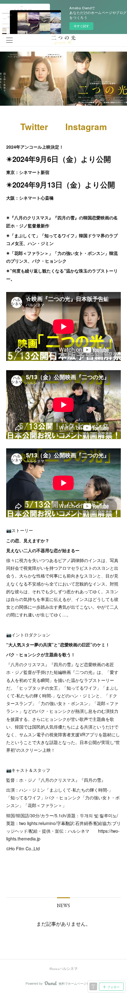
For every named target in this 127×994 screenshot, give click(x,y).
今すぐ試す (81, 26)
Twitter (34, 126)
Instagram (86, 126)
